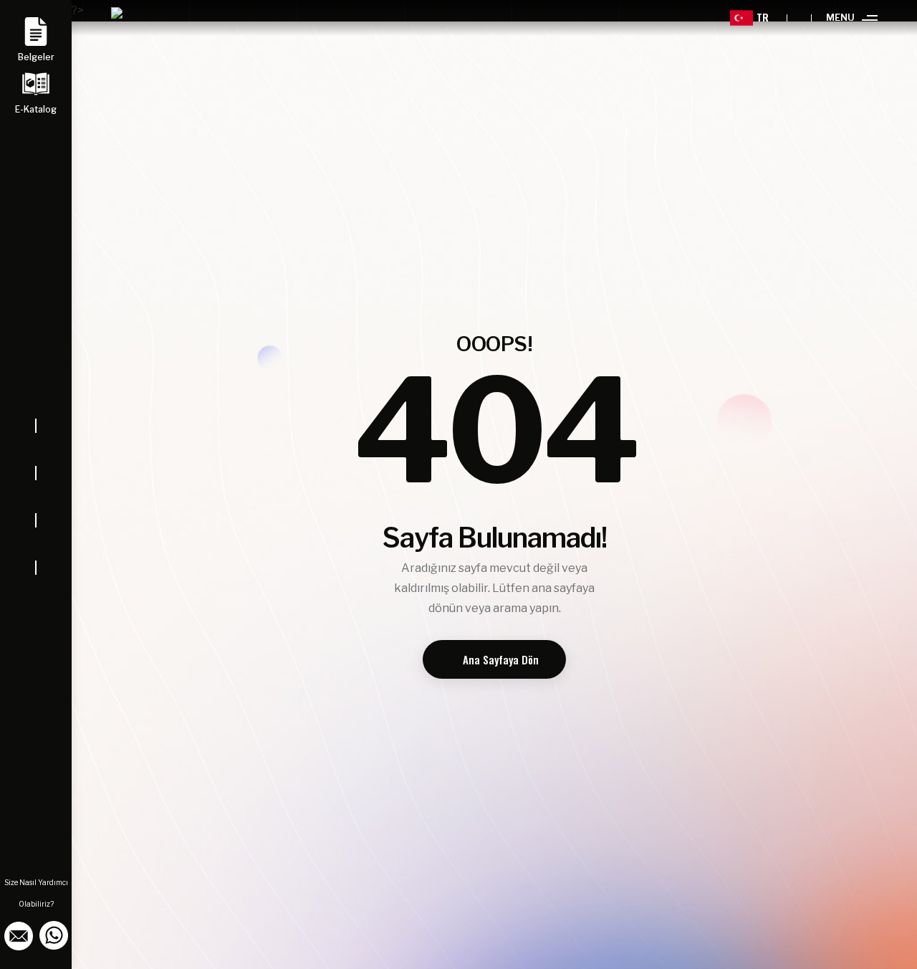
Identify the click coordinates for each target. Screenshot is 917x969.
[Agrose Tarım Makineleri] (128, 18)
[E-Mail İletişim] (19, 934)
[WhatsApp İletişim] (53, 934)
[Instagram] (36, 496)
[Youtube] (36, 544)
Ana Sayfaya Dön (501, 659)
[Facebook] (36, 449)
